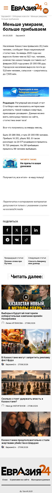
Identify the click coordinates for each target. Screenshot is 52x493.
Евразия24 (6, 16)
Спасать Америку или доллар (37, 262)
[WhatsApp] (26, 230)
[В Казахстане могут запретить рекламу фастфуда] (26, 341)
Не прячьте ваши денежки (30, 165)
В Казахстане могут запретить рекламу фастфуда (25, 359)
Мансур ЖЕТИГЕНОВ (15, 406)
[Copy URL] (26, 240)
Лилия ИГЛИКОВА (14, 323)
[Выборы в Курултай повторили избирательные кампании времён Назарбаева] (26, 297)
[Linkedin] (35, 230)
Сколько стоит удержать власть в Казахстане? (22, 400)
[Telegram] (7, 240)
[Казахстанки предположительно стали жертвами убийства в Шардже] (26, 424)
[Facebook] (7, 230)
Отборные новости (20, 16)
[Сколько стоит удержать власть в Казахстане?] (26, 382)
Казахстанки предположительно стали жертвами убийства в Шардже (25, 441)
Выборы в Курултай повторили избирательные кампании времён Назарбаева (21, 316)
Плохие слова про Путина (13, 262)
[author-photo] (3, 323)
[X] (16, 230)
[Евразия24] (26, 7)
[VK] (16, 240)
